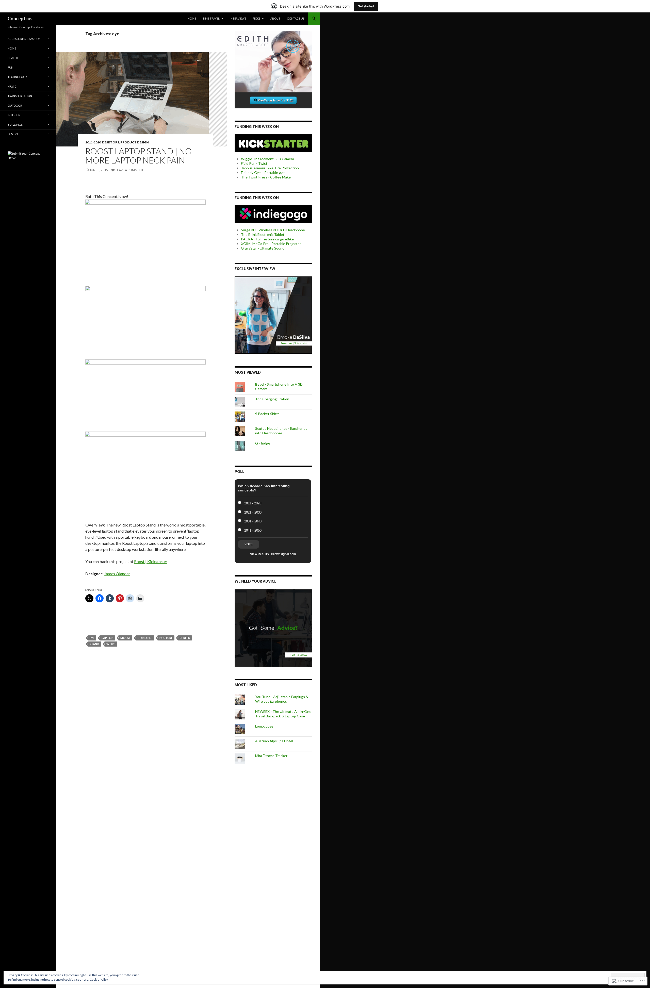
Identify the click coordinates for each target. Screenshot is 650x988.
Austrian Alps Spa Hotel (274, 741)
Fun (10, 67)
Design (13, 134)
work (111, 644)
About (275, 18)
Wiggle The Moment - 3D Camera (267, 159)
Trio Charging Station (272, 399)
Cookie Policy (99, 979)
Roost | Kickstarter (150, 561)
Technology (17, 76)
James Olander (117, 573)
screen (185, 637)
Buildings (15, 124)
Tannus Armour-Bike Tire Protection (270, 168)
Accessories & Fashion (24, 38)
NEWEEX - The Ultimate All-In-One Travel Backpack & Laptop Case (283, 713)
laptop (107, 637)
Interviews (238, 18)
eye (92, 637)
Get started (366, 6)
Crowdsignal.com (283, 554)
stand (94, 644)
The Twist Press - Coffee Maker (266, 177)
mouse (125, 637)
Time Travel (211, 18)
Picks (256, 18)
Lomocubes (264, 726)
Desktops (110, 142)
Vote (249, 544)
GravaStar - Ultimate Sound (262, 248)
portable (145, 637)
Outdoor (15, 105)
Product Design (134, 142)
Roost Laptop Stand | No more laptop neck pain (138, 155)
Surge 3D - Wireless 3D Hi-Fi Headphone (273, 230)
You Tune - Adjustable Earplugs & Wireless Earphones (281, 699)
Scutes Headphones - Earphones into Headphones (281, 430)
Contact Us (295, 18)
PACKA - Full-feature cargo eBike (267, 239)
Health (13, 57)
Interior (14, 115)
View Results (259, 554)
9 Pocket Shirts (267, 413)
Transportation (20, 95)
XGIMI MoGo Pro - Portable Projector (271, 243)
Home (192, 18)
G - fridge (262, 443)
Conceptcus (20, 18)
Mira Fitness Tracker (271, 755)
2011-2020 (93, 142)
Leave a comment (129, 170)
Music (12, 86)
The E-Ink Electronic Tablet (262, 234)
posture (166, 637)
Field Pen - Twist (254, 163)
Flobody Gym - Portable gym (263, 172)
